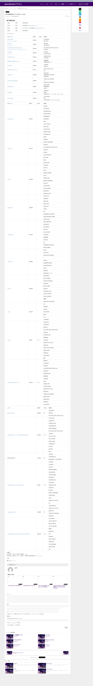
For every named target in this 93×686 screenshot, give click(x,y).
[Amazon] (80, 17)
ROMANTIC (9, 92)
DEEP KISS (9, 74)
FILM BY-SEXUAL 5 (11, 512)
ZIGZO (30, 25)
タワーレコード (38, 555)
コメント (9, 594)
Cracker (9, 179)
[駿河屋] (80, 30)
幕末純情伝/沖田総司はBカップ (13, 61)
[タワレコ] (80, 20)
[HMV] (80, 22)
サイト (8, 611)
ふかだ (69, 16)
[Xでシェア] (80, 9)
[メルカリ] (80, 28)
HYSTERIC (9, 65)
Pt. (37, 25)
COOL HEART (10, 98)
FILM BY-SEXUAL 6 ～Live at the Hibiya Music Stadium (18, 533)
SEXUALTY (9, 148)
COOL (8, 311)
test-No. (34, 25)
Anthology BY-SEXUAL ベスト (13, 382)
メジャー (7, 11)
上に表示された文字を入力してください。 (15, 618)
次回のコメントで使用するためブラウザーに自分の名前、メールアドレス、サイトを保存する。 (26, 613)
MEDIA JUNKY (10, 86)
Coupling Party (10, 234)
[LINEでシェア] (80, 11)
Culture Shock (10, 118)
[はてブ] (80, 14)
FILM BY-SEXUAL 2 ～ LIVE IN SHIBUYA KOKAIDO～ (18, 434)
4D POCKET (9, 207)
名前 (8, 604)
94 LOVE (9, 288)
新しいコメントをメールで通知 (14, 622)
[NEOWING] (80, 25)
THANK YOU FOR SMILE (12, 80)
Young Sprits (9, 261)
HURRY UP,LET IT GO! (12, 69)
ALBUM (9, 340)
